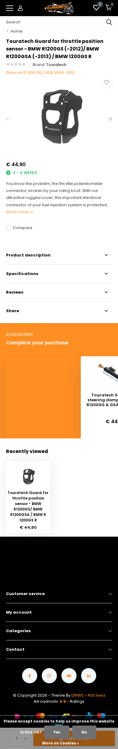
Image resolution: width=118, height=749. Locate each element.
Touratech (56, 65)
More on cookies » (60, 743)
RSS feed (96, 695)
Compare (22, 228)
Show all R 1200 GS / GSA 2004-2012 (40, 72)
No (84, 732)
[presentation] (8, 119)
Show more (18, 212)
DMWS (77, 695)
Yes (56, 732)
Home (17, 31)
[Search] (109, 22)
